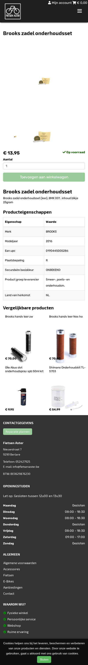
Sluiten (44, 659)
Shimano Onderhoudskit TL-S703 (67, 369)
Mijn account (61, 3)
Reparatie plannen (18, 431)
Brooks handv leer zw (19, 316)
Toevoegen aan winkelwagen (44, 177)
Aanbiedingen (13, 587)
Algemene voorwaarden (19, 563)
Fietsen (8, 575)
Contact (8, 593)
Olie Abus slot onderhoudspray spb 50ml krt (24, 369)
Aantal (7, 159)
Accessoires (11, 569)
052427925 (23, 461)
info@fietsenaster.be (26, 466)
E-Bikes (8, 581)
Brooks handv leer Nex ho (66, 316)
